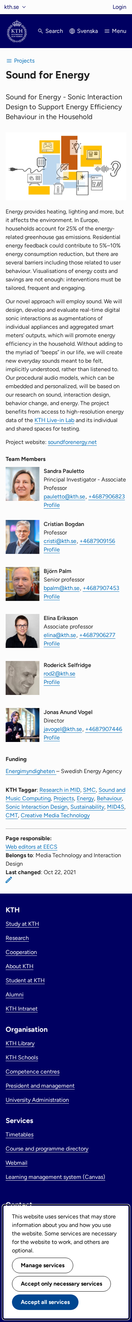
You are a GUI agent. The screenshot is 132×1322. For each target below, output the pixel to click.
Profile (52, 505)
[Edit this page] (9, 880)
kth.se (11, 7)
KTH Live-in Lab (54, 420)
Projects (64, 798)
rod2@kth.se (59, 673)
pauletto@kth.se (64, 496)
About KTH (19, 966)
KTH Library (20, 1043)
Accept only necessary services (61, 1283)
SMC (89, 789)
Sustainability (87, 806)
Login (119, 7)
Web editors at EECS (31, 846)
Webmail (16, 1162)
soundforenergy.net (72, 442)
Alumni (15, 994)
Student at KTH (25, 980)
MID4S (115, 806)
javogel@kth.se (63, 729)
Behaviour (109, 798)
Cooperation (21, 952)
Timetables (19, 1134)
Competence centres (32, 1071)
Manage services (42, 1265)
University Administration (37, 1099)
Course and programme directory (47, 1148)
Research (17, 938)
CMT (12, 815)
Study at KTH (22, 923)
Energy (85, 798)
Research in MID (59, 789)
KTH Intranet (22, 1008)
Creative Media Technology (55, 815)
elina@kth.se (60, 635)
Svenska (87, 31)
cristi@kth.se (60, 541)
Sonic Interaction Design (37, 806)
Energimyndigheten (31, 771)
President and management (40, 1085)
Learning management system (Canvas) (55, 1177)
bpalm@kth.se (62, 588)
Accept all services (45, 1302)
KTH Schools (22, 1057)
